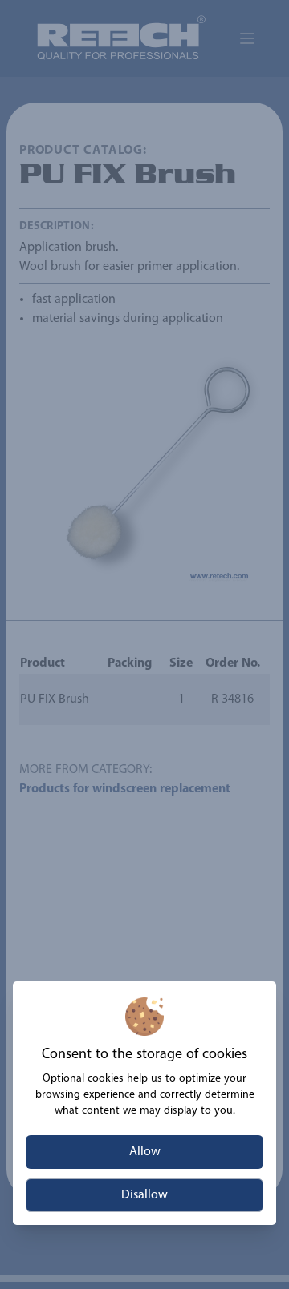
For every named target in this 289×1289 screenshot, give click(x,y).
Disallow (144, 1195)
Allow (145, 1152)
